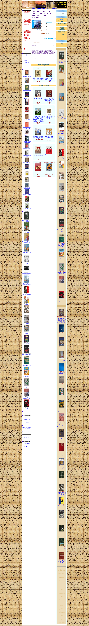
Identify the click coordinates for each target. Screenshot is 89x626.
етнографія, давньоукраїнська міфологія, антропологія (27, 31)
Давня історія (25, 54)
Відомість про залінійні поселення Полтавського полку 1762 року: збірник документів (26, 242)
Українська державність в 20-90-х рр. (61, 373)
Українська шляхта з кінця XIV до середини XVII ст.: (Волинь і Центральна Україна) (62, 534)
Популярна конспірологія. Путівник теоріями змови (26, 221)
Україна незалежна (26, 63)
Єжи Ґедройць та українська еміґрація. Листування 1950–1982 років (27, 156)
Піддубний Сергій (26, 437)
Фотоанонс (25, 50)
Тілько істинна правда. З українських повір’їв (26, 343)
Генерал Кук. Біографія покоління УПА (26, 294)
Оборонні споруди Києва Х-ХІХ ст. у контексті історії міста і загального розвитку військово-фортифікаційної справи (61, 424)
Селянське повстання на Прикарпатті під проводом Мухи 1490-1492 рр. (61, 521)
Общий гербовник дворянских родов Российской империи (38, 79)
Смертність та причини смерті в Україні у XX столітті (61, 548)
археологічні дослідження (25, 26)
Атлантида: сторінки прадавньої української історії (62, 467)
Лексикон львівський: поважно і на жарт (27, 112)
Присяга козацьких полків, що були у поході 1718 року (26, 232)
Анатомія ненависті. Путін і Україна (26, 408)
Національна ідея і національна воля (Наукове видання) (61, 410)
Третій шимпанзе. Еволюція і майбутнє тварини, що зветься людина (27, 365)
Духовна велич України (27, 83)
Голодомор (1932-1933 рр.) (26, 422)
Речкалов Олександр (26, 439)
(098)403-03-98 (62, 45)
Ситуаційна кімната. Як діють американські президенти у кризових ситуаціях (27, 98)
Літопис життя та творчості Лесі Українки (61, 385)
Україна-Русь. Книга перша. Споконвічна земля (61, 506)
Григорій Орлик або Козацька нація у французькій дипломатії (49, 117)
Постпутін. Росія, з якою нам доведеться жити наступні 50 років (26, 354)
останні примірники (26, 12)
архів (24, 49)
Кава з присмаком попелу (38, 98)
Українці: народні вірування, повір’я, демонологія (61, 439)
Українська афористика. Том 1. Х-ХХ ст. (61, 348)
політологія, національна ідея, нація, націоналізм (27, 21)
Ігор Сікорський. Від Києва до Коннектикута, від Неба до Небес (38, 137)
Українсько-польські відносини (26, 431)
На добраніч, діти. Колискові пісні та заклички (49, 172)
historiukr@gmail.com (61, 44)
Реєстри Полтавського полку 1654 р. (27, 194)
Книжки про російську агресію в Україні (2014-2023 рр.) (26, 428)
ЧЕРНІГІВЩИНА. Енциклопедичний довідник (61, 561)
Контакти (49, 8)
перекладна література (27, 41)
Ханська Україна (26, 323)
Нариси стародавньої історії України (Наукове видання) (61, 480)
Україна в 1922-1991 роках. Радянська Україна (27, 62)
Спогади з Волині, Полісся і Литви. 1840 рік (26, 263)
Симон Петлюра (26, 446)
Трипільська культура (27, 419)
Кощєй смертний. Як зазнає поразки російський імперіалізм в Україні (27, 128)
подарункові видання (27, 34)
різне (24, 48)
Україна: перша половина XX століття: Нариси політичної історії (62, 454)
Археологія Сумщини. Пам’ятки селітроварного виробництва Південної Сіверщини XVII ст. (26, 253)
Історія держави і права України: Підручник (27, 169)
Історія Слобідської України (61, 397)
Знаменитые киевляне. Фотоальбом (27, 333)
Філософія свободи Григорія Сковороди (27, 135)
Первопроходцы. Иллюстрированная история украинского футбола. (27, 142)
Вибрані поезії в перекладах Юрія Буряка (27, 202)
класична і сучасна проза (27, 19)
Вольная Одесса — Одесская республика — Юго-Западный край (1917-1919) (27, 76)
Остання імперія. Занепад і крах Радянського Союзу (26, 274)
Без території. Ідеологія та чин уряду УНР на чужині (26, 188)
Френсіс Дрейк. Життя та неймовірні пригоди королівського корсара (26, 284)
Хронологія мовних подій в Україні (26, 162)
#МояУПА (26, 313)
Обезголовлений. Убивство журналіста (26, 148)
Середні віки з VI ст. (26, 55)
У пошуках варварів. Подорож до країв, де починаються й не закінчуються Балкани (26, 377)
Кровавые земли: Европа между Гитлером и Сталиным (38, 155)
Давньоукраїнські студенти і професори (62, 334)
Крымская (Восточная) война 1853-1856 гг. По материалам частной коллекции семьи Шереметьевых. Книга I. (61, 320)
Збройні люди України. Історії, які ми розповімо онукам (27, 90)
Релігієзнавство (26, 47)
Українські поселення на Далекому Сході (26, 387)
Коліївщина (26, 304)
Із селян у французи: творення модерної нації (27, 105)
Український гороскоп (27, 175)
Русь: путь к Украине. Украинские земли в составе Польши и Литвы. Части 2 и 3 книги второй (49, 100)
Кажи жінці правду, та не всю (27, 208)
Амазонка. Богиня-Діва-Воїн (38, 171)
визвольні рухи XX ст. (27, 38)
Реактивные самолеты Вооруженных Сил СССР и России (49, 79)
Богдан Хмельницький (27, 443)
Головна (33, 8)
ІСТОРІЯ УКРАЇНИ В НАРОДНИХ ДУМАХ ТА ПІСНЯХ (62, 493)
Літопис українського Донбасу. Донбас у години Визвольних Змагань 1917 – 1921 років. (27, 398)
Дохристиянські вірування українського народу (49, 137)
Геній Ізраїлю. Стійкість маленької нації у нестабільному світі (27, 120)
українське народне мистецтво (26, 44)
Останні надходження (41, 8)
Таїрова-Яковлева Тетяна (26, 435)
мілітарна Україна (26, 35)
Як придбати (54, 8)
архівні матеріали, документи (26, 24)
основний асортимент (27, 11)
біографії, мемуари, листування (26, 37)
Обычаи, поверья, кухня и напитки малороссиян (61, 361)
